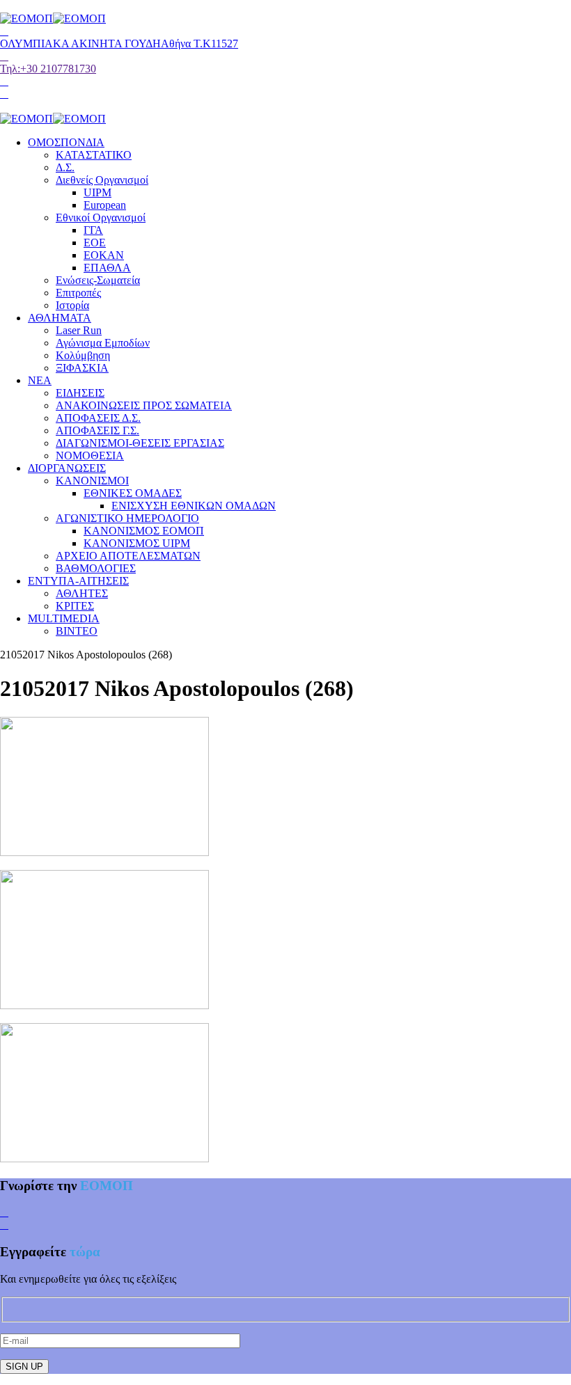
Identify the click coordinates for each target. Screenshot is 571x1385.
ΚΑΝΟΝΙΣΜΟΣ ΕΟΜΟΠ (144, 531)
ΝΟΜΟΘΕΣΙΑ (90, 455)
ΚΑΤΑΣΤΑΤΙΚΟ (94, 155)
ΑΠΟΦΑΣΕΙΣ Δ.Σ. (98, 418)
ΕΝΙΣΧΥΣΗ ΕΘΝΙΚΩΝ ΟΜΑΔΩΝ (193, 506)
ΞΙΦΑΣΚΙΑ (82, 368)
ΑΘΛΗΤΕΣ (82, 593)
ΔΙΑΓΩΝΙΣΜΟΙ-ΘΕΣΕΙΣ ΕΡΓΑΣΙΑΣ (140, 443)
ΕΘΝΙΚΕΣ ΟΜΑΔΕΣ (133, 493)
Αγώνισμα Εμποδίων (103, 343)
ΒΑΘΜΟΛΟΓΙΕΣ (96, 568)
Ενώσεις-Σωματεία (98, 280)
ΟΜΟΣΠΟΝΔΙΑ (66, 142)
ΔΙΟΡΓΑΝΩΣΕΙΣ (67, 468)
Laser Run (79, 330)
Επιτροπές (78, 293)
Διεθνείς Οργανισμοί (102, 180)
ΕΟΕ (95, 242)
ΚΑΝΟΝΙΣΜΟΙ (92, 480)
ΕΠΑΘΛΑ (107, 268)
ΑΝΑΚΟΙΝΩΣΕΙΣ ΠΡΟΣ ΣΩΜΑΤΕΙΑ (144, 405)
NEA (40, 380)
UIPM (97, 192)
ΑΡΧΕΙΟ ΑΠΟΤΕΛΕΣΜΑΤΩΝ (128, 556)
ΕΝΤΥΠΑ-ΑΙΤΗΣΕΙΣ (78, 581)
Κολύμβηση (83, 355)
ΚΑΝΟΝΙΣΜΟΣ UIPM (137, 543)
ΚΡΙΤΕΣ (75, 606)
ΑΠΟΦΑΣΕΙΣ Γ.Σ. (97, 430)
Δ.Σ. (65, 167)
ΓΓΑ (93, 230)
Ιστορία (72, 305)
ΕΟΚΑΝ (104, 255)
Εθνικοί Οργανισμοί (101, 217)
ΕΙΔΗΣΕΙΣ (80, 393)
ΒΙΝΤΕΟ (76, 631)
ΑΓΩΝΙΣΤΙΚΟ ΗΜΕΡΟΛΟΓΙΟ (127, 518)
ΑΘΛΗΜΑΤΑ (59, 318)
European (105, 205)
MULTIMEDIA (64, 618)
